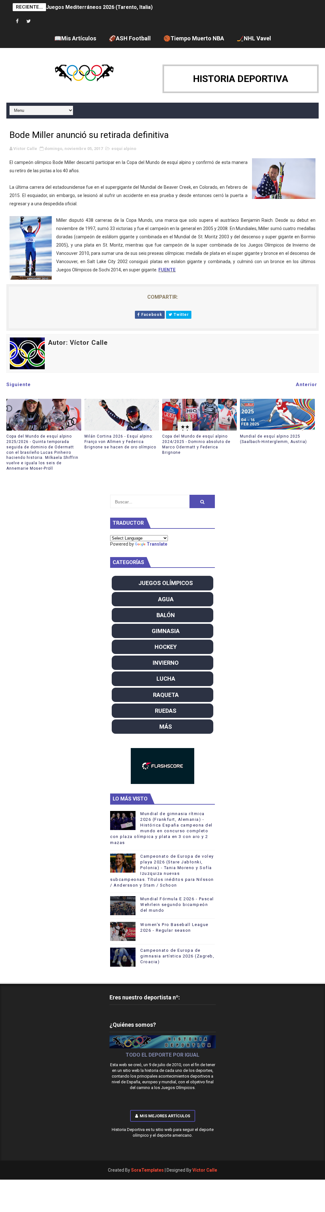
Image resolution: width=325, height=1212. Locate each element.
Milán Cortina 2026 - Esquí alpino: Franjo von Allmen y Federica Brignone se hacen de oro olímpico (120, 441)
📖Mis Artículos (75, 38)
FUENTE (167, 269)
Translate (157, 544)
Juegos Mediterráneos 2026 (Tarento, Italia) (99, 7)
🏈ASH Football (130, 38)
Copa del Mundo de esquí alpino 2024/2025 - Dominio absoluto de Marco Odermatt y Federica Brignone (196, 444)
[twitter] (28, 21)
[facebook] (17, 21)
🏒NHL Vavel (254, 38)
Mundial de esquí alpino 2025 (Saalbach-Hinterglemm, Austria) (273, 439)
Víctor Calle (204, 1170)
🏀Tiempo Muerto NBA (193, 38)
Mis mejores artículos (165, 1115)
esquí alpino (123, 148)
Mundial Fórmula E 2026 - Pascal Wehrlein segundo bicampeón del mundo (177, 904)
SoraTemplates (147, 1170)
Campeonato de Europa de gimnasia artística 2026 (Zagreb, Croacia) (177, 956)
